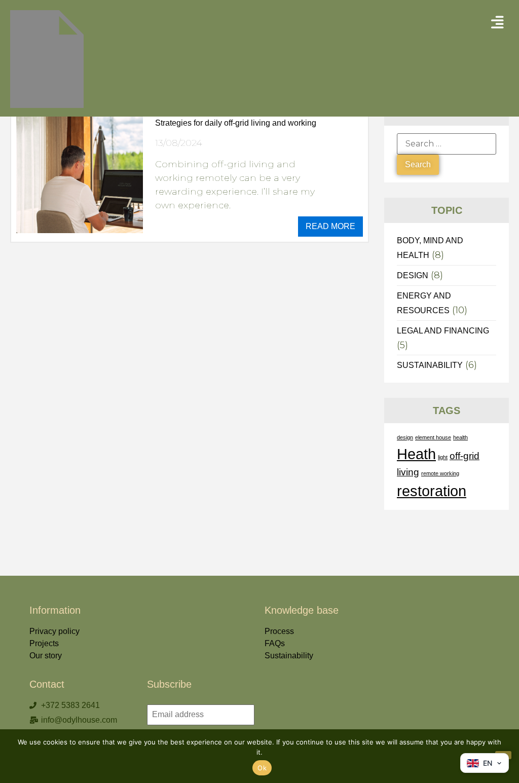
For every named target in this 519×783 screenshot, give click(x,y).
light (443, 457)
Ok (262, 768)
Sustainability (289, 655)
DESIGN (412, 275)
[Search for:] (446, 144)
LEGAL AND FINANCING (443, 330)
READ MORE (330, 226)
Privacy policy (54, 631)
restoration (431, 490)
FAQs (275, 643)
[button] (497, 22)
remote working (440, 473)
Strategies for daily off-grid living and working (235, 123)
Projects (44, 643)
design (405, 437)
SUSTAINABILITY (430, 365)
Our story (45, 655)
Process (279, 631)
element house (433, 437)
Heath (416, 453)
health (460, 437)
